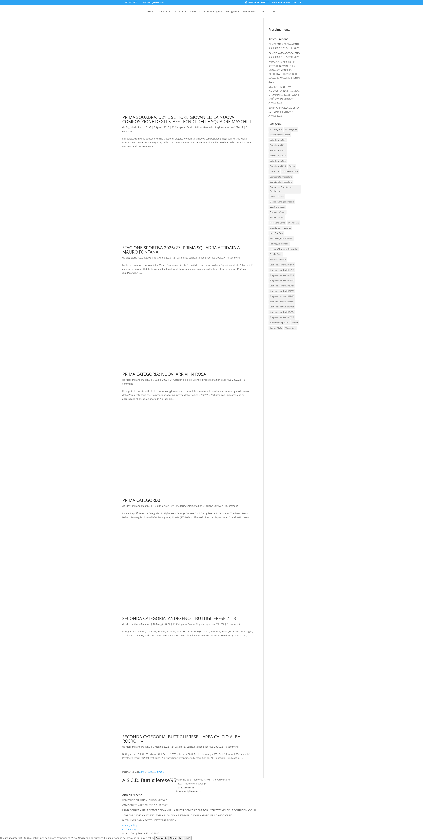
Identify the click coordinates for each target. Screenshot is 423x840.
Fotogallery (232, 11)
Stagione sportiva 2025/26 (282, 312)
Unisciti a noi (268, 11)
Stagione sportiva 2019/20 (282, 280)
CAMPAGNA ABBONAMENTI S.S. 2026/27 (144, 799)
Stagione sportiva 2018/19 (282, 275)
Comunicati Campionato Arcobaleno (281, 189)
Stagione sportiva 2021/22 (208, 505)
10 (147, 771)
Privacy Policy (129, 825)
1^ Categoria (276, 129)
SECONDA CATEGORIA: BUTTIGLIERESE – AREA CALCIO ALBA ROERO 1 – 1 (181, 739)
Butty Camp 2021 (278, 140)
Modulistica (249, 11)
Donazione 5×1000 (281, 2)
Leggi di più (184, 838)
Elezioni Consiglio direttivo (282, 201)
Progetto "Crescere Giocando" (284, 249)
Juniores (287, 227)
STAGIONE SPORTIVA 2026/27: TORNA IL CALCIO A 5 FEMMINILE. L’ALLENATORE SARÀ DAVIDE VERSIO (177, 815)
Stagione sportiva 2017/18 (282, 270)
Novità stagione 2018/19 (281, 238)
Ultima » (159, 771)
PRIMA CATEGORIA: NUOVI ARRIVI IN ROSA (164, 374)
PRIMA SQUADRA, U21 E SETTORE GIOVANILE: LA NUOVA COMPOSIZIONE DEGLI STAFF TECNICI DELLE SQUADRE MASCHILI (186, 119)
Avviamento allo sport (280, 134)
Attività (178, 11)
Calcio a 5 (274, 171)
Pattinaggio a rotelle (279, 243)
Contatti (297, 2)
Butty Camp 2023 (278, 150)
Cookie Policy (129, 829)
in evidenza (293, 222)
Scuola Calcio (276, 254)
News (193, 11)
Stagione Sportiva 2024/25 (282, 306)
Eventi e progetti (202, 379)
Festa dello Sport (277, 212)
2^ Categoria (179, 127)
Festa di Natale (277, 217)
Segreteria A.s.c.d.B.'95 (138, 127)
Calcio (190, 127)
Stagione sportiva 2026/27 (228, 127)
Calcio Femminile (290, 171)
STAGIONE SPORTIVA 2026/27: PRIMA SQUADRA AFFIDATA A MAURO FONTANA (181, 250)
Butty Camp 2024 (278, 155)
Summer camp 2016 (279, 322)
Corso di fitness (277, 196)
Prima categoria (213, 11)
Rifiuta (173, 838)
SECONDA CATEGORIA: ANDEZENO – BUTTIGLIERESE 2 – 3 (179, 618)
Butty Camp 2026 (278, 166)
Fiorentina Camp (277, 222)
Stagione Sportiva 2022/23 (226, 379)
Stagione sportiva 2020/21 (282, 285)
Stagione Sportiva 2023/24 (282, 301)
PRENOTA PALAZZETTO (258, 2)
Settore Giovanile (203, 127)
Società (162, 11)
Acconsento (161, 838)
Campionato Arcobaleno (281, 176)
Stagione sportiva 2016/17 (282, 264)
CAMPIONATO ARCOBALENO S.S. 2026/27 (145, 805)
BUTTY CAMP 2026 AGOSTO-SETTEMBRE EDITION (149, 820)
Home (150, 11)
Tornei (295, 322)
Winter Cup (290, 327)
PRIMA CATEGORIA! (141, 500)
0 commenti (234, 257)
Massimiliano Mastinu (138, 379)
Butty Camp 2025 (278, 161)
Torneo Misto (276, 327)
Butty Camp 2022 (278, 145)
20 (150, 771)
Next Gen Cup (276, 233)
